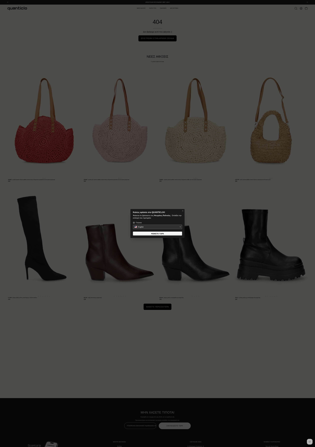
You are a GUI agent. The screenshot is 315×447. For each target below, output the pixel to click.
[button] (157, 227)
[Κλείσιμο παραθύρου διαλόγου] (182, 211)
